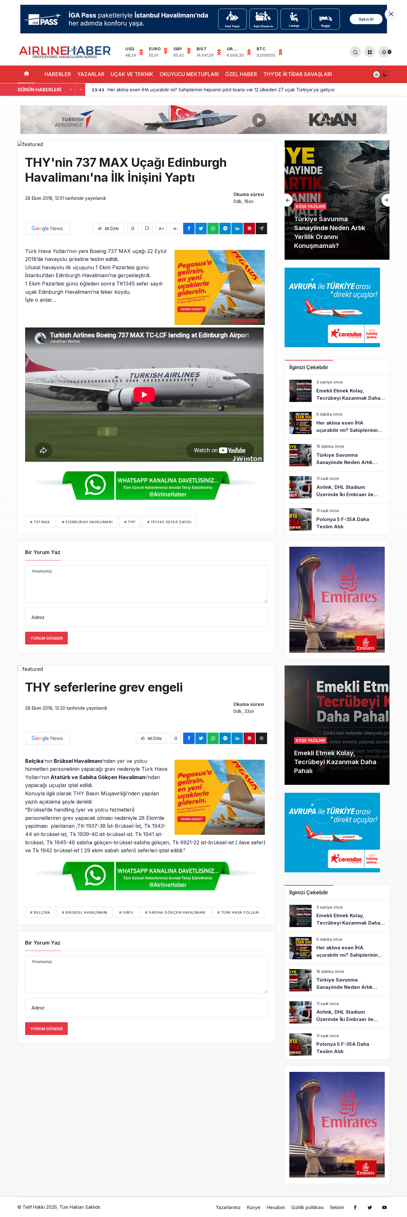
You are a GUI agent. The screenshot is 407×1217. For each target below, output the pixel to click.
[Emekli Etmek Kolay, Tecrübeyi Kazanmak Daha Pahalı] (337, 391)
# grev (126, 912)
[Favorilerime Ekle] (132, 228)
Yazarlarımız (228, 1207)
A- (175, 228)
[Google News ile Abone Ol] (47, 228)
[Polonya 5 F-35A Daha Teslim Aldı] (337, 519)
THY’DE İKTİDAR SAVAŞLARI (297, 74)
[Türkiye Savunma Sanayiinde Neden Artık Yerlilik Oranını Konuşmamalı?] (337, 200)
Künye (253, 1207)
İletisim (337, 1207)
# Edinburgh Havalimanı (87, 522)
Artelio (109, 1207)
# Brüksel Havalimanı (84, 912)
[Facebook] (355, 1207)
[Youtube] (384, 1207)
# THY (129, 522)
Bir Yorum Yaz (42, 552)
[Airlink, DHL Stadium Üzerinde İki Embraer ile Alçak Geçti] (337, 487)
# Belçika (40, 912)
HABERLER (58, 74)
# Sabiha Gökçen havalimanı (175, 912)
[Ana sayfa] (26, 74)
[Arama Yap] (355, 51)
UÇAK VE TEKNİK (132, 74)
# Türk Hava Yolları (238, 912)
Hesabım (276, 1207)
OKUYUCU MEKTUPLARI (189, 74)
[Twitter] (370, 1207)
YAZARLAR (90, 74)
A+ (161, 228)
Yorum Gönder (46, 638)
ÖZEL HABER (241, 74)
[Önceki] (71, 89)
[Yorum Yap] (147, 228)
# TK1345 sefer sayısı (169, 522)
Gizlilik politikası (307, 1207)
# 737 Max (40, 522)
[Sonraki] (80, 89)
